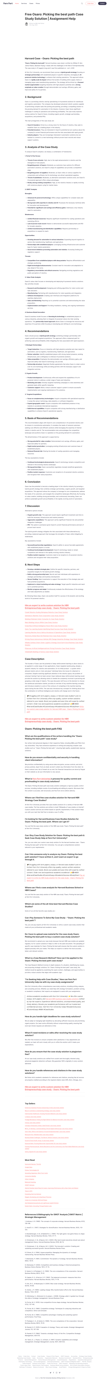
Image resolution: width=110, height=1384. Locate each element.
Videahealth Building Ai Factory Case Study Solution (42, 652)
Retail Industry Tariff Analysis (40, 1365)
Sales (33, 1358)
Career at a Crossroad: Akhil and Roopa (36, 1200)
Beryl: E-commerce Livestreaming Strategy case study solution (42, 1110)
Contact (102, 3)
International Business (53, 1361)
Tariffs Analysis (26, 1363)
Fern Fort (8, 3)
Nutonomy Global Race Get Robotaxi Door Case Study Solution (45, 636)
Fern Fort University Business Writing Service (53, 1378)
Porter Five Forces (52, 1363)
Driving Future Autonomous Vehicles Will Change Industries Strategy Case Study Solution (54, 639)
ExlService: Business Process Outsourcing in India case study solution (44, 1107)
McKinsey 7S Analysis (25, 1367)
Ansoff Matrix (63, 1367)
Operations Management (85, 1360)
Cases (31, 3)
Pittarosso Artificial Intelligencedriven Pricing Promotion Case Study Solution (50, 648)
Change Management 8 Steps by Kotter (79, 1367)
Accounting (74, 1356)
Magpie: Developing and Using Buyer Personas (38, 1197)
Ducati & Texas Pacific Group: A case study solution (39, 1140)
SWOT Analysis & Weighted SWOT (70, 1361)
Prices (38, 3)
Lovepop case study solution (33, 1116)
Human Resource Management (47, 1360)
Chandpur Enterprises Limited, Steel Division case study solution (43, 1125)
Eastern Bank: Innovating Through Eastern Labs (38, 1206)
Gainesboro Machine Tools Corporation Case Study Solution (44, 615)
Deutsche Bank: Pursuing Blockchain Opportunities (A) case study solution (46, 1143)
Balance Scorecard (38, 1367)
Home (17, 3)
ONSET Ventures (29, 1185)
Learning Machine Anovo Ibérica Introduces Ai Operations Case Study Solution (50, 632)
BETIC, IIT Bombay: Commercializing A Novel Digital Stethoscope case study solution (49, 1128)
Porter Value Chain (25, 1365)
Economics (40, 1358)
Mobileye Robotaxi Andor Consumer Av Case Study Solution (44, 619)
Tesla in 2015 (28, 1191)
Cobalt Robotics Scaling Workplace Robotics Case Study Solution (46, 612)
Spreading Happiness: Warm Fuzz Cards (36, 1173)
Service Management (40, 1361)
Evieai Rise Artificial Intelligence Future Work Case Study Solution (46, 626)
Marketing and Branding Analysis (78, 1363)
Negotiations (72, 1360)
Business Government (65, 1358)
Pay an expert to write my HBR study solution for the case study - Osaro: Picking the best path (56, 877)
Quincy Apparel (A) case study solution (36, 1151)
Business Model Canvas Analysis (59, 1365)
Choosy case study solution (32, 1122)
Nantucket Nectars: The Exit (33, 1164)
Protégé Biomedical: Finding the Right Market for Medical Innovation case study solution (49, 1119)
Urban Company (29, 1179)
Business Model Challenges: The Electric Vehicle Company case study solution (47, 1137)
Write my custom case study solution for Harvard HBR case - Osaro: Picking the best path (55, 709)
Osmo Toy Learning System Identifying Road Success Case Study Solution (49, 629)
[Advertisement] (55, 41)
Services (24, 3)
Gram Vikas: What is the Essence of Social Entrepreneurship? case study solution (47, 1131)
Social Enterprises (62, 1360)
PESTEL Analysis (86, 1361)
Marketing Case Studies (24, 1358)
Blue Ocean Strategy (51, 1367)
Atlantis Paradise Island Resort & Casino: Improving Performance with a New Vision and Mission (51, 1188)
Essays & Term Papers (53, 1356)
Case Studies (41, 1356)
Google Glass (28, 1167)
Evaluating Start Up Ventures (33, 1194)
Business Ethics (77, 1358)
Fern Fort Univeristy (41, 779)
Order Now (90, 3)
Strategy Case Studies (85, 1356)
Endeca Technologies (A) (32, 1170)
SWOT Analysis (65, 1356)
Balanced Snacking (30, 1182)
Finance (20, 1360)
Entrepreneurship (88, 1358)
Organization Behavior (51, 1358)
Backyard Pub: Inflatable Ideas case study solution (39, 1134)
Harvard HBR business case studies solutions (62, 999)
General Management (30, 1360)
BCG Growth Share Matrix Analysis (80, 1365)
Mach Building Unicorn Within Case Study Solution (41, 622)
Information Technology (25, 1361)
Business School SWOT (38, 1363)
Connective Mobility (30, 1176)
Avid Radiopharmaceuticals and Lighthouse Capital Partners (42, 1203)
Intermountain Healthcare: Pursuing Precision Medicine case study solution (46, 1113)
